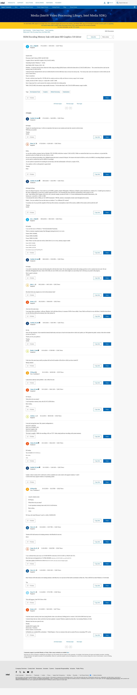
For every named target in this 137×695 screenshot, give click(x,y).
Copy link (97, 137)
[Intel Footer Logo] (8, 681)
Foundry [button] (56, 3)
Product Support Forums (39, 30)
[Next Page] (73, 108)
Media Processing (58, 92)
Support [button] (20, 3)
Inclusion (72, 675)
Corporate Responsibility (62, 675)
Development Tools (35, 92)
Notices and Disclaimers (44, 685)
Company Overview (21, 675)
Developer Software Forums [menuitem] (28, 7)
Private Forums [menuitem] (77, 7)
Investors (46, 675)
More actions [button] (106, 37)
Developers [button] (38, 3)
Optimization (69, 92)
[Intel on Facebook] (16, 679)
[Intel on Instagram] (32, 679)
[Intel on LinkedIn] (24, 679)
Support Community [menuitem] (6, 7)
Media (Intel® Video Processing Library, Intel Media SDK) (37, 32)
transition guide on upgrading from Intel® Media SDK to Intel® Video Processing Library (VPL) (73, 24)
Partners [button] (48, 3)
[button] (110, 46)
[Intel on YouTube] (28, 679)
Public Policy (80, 675)
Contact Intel (31, 675)
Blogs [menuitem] (68, 7)
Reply (107, 98)
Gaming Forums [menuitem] (59, 7)
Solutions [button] (28, 3)
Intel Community (27, 30)
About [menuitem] (16, 7)
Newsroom (39, 675)
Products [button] (11, 3)
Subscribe (93, 37)
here (69, 659)
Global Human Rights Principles (113, 685)
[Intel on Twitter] (20, 679)
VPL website (77, 27)
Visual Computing (51, 30)
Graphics (46, 92)
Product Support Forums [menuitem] (45, 7)
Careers (52, 675)
